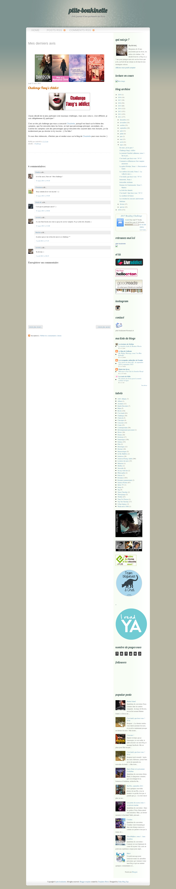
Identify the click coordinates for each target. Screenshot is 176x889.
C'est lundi (121, 413)
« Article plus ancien (103, 327)
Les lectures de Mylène (126, 344)
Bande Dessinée (123, 406)
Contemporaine (122, 428)
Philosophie (121, 473)
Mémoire (120, 463)
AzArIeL (38, 217)
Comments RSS (80, 30)
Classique (121, 420)
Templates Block (103, 882)
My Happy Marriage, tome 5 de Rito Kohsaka (130, 354)
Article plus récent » (35, 327)
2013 (119, 111)
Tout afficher (144, 385)
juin (121, 136)
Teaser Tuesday (122, 492)
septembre (123, 128)
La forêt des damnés (126, 190)
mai (121, 139)
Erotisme (120, 437)
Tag (119, 490)
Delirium (122, 201)
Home (35, 30)
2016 (119, 103)
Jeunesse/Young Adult (125, 459)
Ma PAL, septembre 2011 (135, 786)
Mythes (120, 466)
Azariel (127, 220)
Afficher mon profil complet (125, 68)
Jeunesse (120, 456)
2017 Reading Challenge (131, 215)
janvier (122, 207)
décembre (123, 120)
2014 (119, 108)
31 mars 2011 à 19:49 (43, 196)
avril (121, 142)
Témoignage (121, 494)
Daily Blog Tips (123, 882)
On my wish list (123, 471)
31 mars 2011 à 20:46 (43, 211)
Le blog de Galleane (125, 351)
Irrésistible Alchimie (126, 182)
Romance (121, 478)
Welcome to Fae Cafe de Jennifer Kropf (130, 371)
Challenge (38, 144)
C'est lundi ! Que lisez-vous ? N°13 (130, 193)
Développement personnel (126, 430)
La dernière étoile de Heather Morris (129, 346)
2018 (119, 97)
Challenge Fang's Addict (43, 88)
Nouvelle (120, 468)
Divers (120, 432)
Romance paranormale (125, 480)
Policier (120, 475)
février (122, 204)
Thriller (120, 497)
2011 (119, 117)
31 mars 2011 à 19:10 (43, 181)
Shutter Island (131, 701)
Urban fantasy (122, 504)
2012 (119, 114)
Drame (120, 435)
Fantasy (120, 442)
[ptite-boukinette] (117, 246)
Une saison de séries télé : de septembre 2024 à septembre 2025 (130, 363)
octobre (122, 125)
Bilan (119, 408)
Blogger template (85, 882)
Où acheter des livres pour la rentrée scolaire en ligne (129, 379)
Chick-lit (120, 418)
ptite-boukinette (88, 10)
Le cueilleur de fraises (126, 196)
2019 (119, 95)
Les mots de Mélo (124, 376)
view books (143, 230)
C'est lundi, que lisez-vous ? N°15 (130, 158)
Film (119, 444)
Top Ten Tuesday (123, 502)
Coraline (129, 820)
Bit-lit (119, 411)
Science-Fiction (122, 482)
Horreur (120, 449)
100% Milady (122, 399)
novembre (123, 122)
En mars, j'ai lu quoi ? (126, 148)
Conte (119, 425)
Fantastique (121, 439)
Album (120, 401)
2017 (119, 100)
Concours (121, 423)
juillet (121, 134)
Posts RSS (54, 30)
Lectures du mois (123, 461)
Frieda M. (38, 202)
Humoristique (122, 451)
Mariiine (38, 232)
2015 (119, 106)
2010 (119, 210)
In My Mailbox (122, 454)
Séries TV (121, 485)
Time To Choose (123, 499)
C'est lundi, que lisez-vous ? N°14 (130, 177)
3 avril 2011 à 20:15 (42, 256)
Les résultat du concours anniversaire (131, 199)
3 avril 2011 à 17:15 (42, 241)
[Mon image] (120, 81)
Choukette (38, 187)
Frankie (37, 172)
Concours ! (130, 735)
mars (121, 145)
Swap (119, 487)
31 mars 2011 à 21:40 (43, 226)
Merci (128, 853)
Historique (121, 447)
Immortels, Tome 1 (125, 179)
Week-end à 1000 (123, 506)
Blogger (134, 872)
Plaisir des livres (124, 369)
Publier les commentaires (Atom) (50, 336)
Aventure (120, 404)
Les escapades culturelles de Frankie (130, 360)
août (121, 131)
